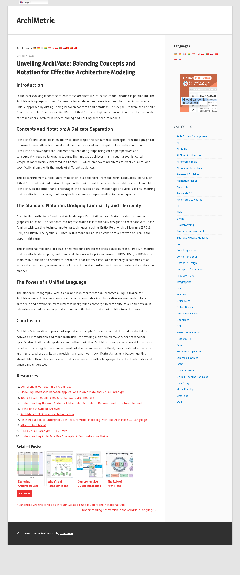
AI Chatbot (183, 149)
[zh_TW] (75, 48)
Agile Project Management (192, 136)
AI (178, 142)
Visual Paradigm (186, 389)
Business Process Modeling (192, 237)
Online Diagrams (186, 307)
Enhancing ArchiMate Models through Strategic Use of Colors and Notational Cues (72, 504)
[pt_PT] (60, 48)
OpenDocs (183, 320)
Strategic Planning (187, 357)
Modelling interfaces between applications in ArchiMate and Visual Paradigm (73, 392)
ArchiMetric (36, 20)
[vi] (67, 48)
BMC (179, 206)
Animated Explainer (188, 174)
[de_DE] (34, 48)
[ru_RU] (64, 48)
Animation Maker (187, 180)
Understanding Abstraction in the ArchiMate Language (118, 510)
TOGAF (181, 364)
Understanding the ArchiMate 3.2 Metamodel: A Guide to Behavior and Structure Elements (82, 403)
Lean (179, 288)
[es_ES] (38, 48)
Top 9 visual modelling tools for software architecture (57, 398)
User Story (183, 383)
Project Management (189, 332)
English (27, 2)
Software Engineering (189, 351)
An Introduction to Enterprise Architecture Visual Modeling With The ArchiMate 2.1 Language (84, 420)
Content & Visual (187, 256)
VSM (179, 402)
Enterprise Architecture (190, 269)
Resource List (185, 338)
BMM (180, 212)
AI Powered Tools (187, 161)
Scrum (180, 345)
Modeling (182, 294)
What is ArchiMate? (33, 425)
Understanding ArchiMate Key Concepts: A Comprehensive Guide (64, 436)
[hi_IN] (45, 48)
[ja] (53, 48)
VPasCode (182, 395)
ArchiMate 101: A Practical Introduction (47, 414)
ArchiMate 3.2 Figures (189, 199)
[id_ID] (49, 48)
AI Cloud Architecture (189, 155)
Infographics (184, 282)
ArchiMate (24, 493)
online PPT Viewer (187, 313)
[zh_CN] (71, 48)
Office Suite (183, 301)
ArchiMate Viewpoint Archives (40, 409)
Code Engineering (187, 250)
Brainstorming (185, 225)
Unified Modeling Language (192, 376)
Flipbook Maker (186, 275)
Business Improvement (190, 231)
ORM (179, 326)
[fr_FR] (42, 48)
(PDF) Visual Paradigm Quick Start (44, 431)
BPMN (180, 218)
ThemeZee (66, 533)
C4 (178, 244)
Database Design (187, 263)
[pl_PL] (56, 48)
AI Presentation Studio (190, 168)
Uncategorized (185, 370)
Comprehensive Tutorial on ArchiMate (46, 386)
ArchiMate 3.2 (185, 193)
